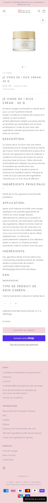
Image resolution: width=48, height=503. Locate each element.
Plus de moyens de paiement (24, 344)
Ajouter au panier (24, 330)
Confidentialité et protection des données (23, 385)
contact (6, 381)
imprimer (7, 377)
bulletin (6, 420)
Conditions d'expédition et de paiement (22, 372)
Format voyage (10, 451)
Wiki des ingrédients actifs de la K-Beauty (22, 433)
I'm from (7, 73)
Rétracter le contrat (35, 499)
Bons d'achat (9, 455)
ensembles (8, 459)
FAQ (4, 415)
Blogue (6, 424)
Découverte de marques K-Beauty (19, 411)
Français (22, 476)
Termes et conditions (13, 397)
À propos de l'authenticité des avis (19, 428)
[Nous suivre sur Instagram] (4, 468)
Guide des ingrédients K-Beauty (18, 437)
